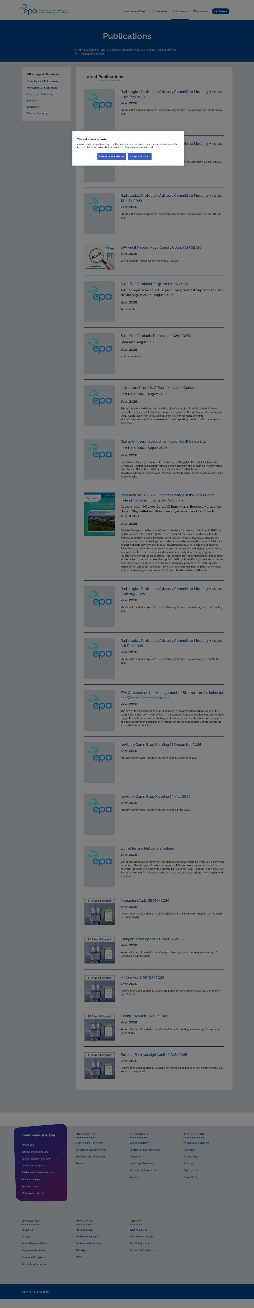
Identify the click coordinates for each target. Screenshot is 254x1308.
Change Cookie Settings (111, 156)
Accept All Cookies (140, 156)
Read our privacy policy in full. (138, 147)
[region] (128, 148)
